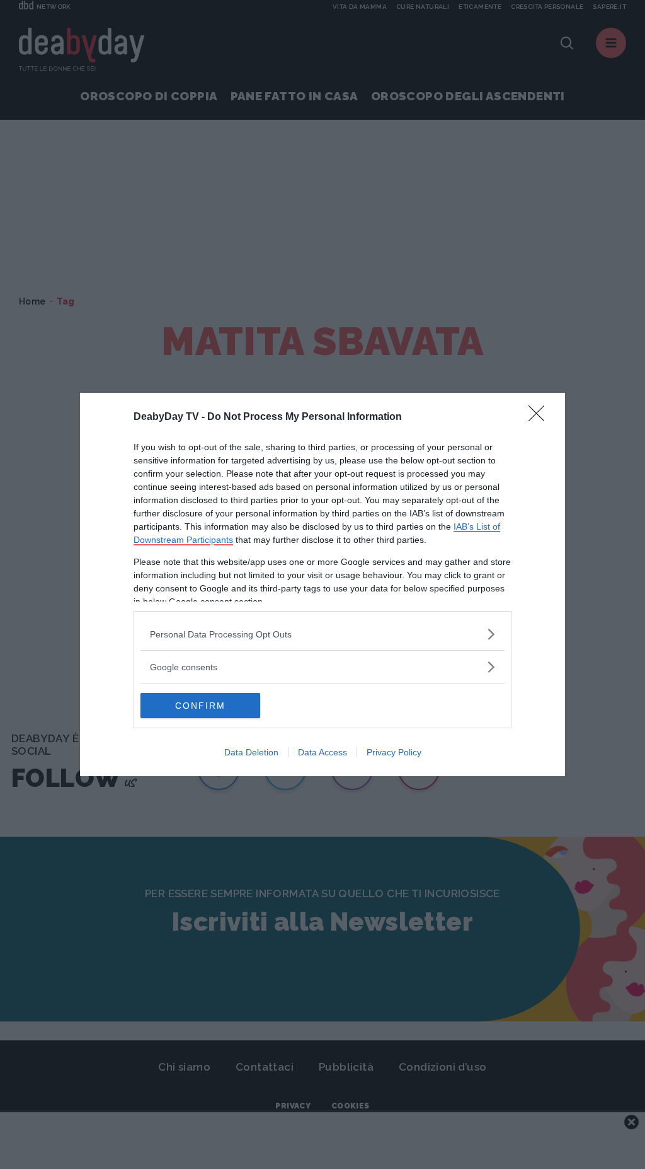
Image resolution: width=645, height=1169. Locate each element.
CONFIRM (200, 706)
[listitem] (322, 634)
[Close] (540, 417)
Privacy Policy (394, 752)
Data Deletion (251, 752)
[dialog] (322, 584)
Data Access (322, 752)
